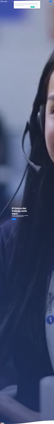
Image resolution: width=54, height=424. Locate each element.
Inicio (9, 1)
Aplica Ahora (50, 1)
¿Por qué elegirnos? (13, 1)
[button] (53, 1)
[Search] (48, 1)
